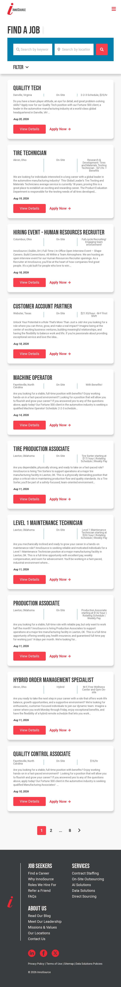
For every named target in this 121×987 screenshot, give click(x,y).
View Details (29, 129)
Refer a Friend (39, 890)
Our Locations (39, 933)
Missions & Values (42, 927)
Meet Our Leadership (45, 921)
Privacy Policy (36, 963)
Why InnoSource (41, 879)
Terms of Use (54, 963)
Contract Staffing (85, 873)
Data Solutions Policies (89, 963)
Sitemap (69, 963)
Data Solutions (83, 890)
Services (81, 866)
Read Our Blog (39, 916)
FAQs (32, 896)
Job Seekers (40, 866)
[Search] (102, 49)
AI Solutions (81, 885)
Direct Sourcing (84, 896)
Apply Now (58, 129)
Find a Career (38, 873)
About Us (37, 909)
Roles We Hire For (42, 885)
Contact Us (36, 939)
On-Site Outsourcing (88, 879)
